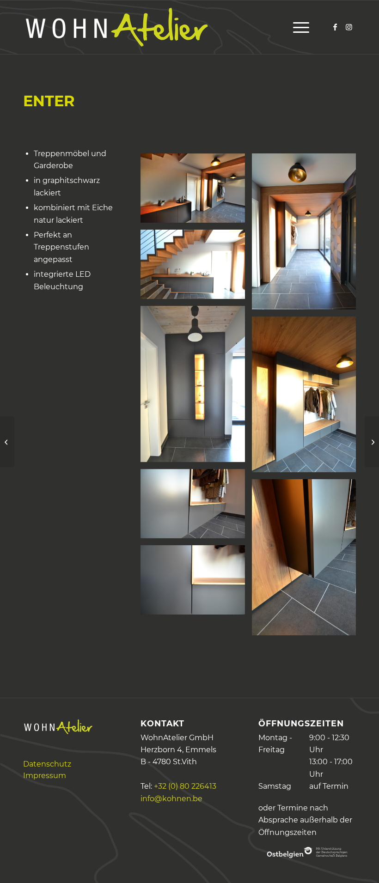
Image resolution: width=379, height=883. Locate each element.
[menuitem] (298, 27)
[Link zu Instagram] (349, 27)
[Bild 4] (196, 268)
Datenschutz (47, 764)
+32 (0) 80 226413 (185, 786)
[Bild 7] (307, 398)
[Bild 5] (196, 387)
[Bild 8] (196, 507)
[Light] (7, 441)
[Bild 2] (307, 235)
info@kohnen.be (171, 798)
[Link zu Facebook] (335, 27)
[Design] (372, 441)
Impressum (44, 775)
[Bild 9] (307, 560)
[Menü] (298, 27)
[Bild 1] (196, 191)
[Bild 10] (196, 583)
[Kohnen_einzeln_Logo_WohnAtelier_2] (115, 27)
